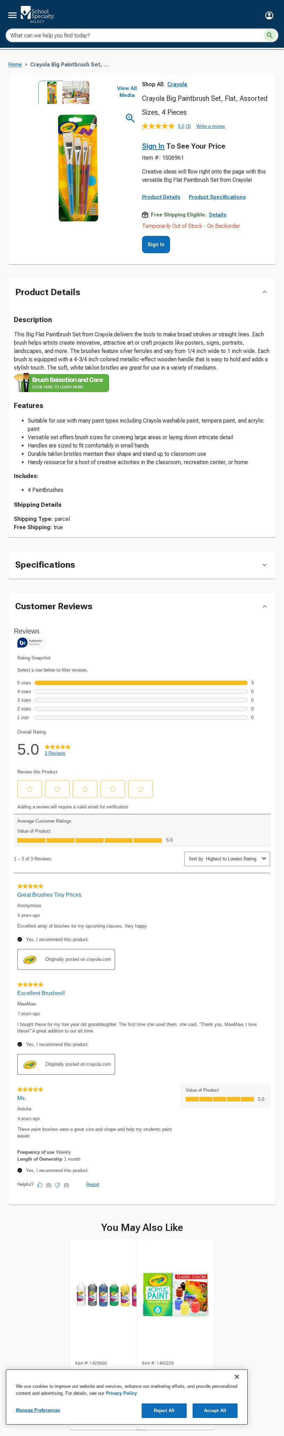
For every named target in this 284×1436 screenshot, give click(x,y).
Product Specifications (217, 197)
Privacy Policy (121, 1393)
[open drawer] (12, 15)
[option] (50, 92)
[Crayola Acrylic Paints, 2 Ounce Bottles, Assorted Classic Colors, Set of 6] (175, 1299)
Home (15, 65)
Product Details (161, 197)
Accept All (215, 1410)
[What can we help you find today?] (270, 35)
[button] (269, 15)
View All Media (127, 91)
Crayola (177, 84)
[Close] (237, 1376)
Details (218, 215)
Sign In (153, 146)
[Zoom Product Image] (130, 118)
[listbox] (61, 92)
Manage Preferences (38, 1410)
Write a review (210, 126)
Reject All (164, 1410)
